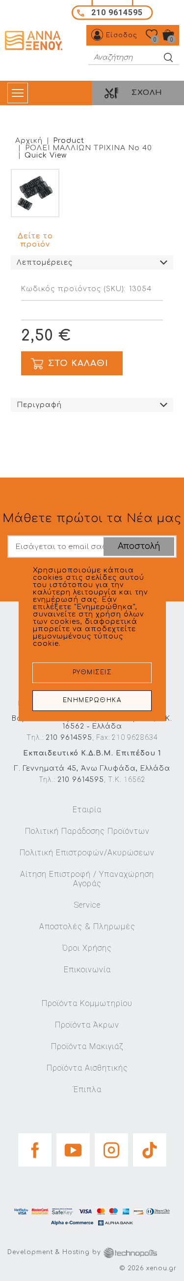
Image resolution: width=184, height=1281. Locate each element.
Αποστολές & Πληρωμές (87, 926)
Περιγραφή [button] (39, 405)
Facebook (35, 1147)
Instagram (111, 1147)
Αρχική (29, 140)
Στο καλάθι (78, 363)
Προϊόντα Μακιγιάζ (87, 1046)
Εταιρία (87, 809)
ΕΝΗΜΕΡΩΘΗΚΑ (92, 700)
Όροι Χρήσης (87, 948)
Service (87, 905)
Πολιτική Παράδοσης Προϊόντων (87, 831)
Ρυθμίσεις (92, 672)
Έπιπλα (87, 1089)
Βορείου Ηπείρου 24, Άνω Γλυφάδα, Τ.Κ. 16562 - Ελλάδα (92, 722)
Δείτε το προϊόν (35, 240)
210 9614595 (69, 737)
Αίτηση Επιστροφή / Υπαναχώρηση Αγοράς (87, 878)
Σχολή (146, 93)
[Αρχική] (35, 40)
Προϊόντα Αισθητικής (87, 1068)
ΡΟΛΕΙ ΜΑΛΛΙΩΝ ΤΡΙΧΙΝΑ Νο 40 (88, 148)
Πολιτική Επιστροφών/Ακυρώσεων (87, 852)
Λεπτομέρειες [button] (45, 262)
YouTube (73, 1147)
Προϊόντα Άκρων (87, 1024)
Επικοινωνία (87, 969)
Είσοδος (121, 35)
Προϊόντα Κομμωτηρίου (87, 1003)
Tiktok (149, 1147)
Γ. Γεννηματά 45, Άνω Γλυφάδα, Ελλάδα (92, 768)
